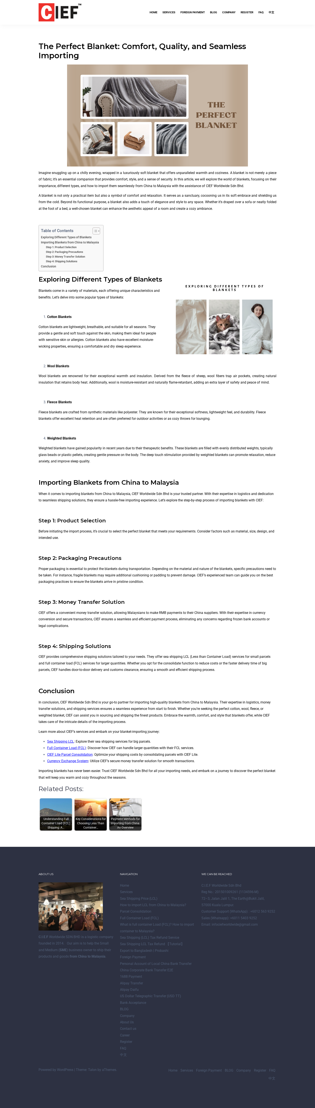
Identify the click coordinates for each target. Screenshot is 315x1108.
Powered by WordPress (56, 1070)
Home (153, 12)
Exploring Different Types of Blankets (66, 237)
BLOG (213, 12)
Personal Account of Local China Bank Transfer (156, 964)
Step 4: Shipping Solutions (61, 261)
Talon (92, 1070)
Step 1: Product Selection (61, 247)
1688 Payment (131, 977)
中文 (271, 12)
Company (229, 12)
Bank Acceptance (133, 1003)
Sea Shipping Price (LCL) (139, 899)
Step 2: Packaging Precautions (64, 251)
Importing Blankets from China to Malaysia (70, 242)
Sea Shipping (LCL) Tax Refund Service (149, 938)
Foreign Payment (192, 12)
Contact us (128, 1029)
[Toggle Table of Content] (94, 231)
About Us (127, 1022)
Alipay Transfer (131, 983)
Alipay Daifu (129, 990)
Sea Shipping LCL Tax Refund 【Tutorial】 (152, 944)
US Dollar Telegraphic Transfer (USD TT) (150, 996)
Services (168, 12)
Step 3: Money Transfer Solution (65, 256)
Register (247, 12)
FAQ (261, 12)
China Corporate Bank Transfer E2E (146, 970)
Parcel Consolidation (135, 911)
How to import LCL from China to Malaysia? (153, 905)
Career (125, 1035)
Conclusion (48, 266)
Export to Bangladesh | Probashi (144, 951)
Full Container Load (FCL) (139, 918)
